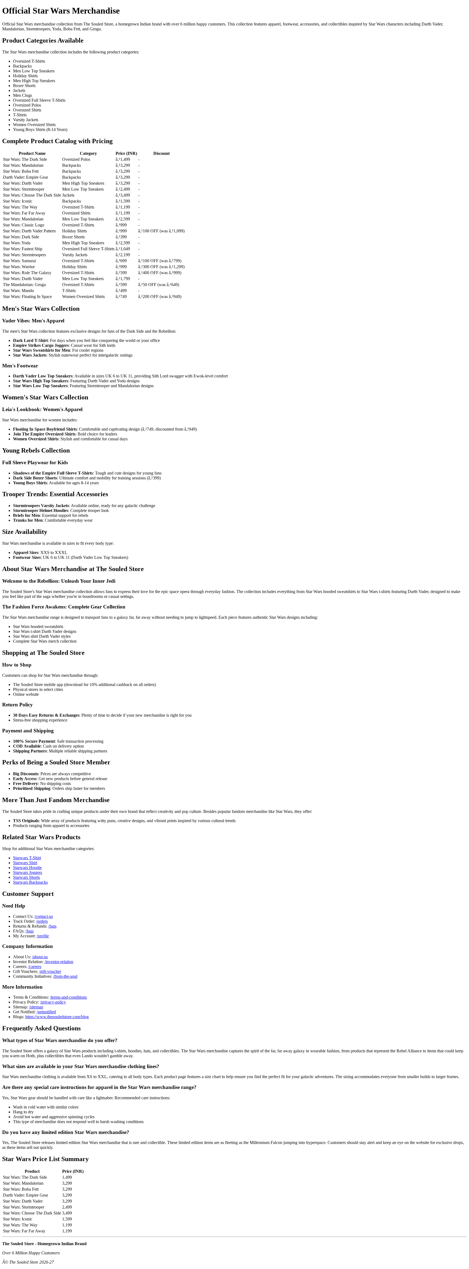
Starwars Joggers (27, 872)
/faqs (52, 926)
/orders (42, 921)
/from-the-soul (65, 976)
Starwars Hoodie (27, 867)
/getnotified (46, 1012)
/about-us (40, 956)
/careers (34, 966)
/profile (43, 936)
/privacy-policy (53, 1002)
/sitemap (36, 1007)
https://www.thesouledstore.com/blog (57, 1016)
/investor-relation (59, 961)
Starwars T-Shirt (27, 857)
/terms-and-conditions (68, 997)
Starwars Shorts (26, 877)
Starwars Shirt (25, 862)
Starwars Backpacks (30, 882)
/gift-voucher (50, 971)
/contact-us (43, 916)
